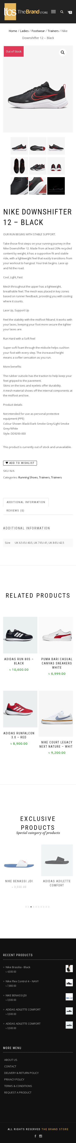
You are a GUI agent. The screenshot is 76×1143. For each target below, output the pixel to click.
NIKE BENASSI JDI (19, 881)
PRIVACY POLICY (14, 1079)
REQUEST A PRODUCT (17, 1092)
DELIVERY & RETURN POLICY (21, 1073)
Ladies (24, 31)
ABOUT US (10, 1060)
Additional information (26, 502)
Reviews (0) (15, 510)
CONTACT (10, 1066)
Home (13, 31)
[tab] (26, 502)
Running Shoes (28, 477)
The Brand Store (55, 1129)
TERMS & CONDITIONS (18, 1086)
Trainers (53, 31)
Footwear (38, 31)
